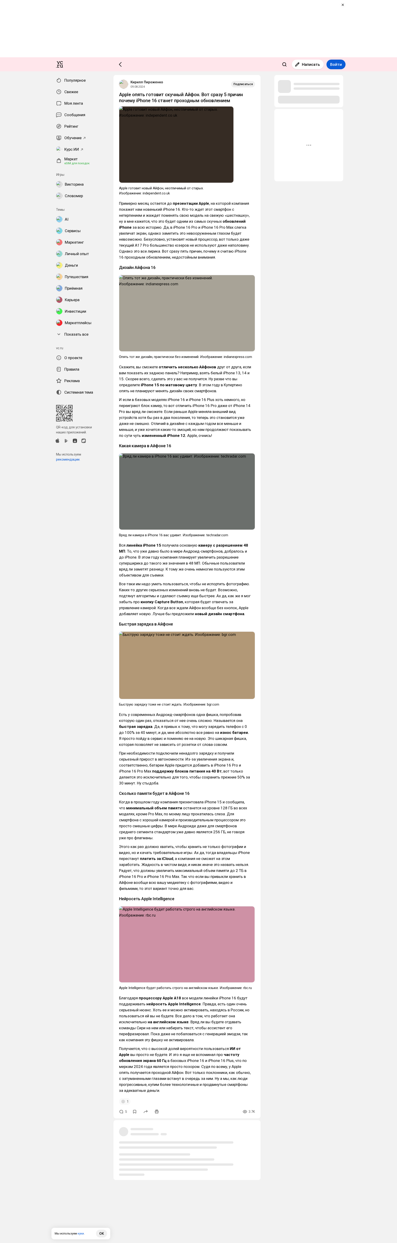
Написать (311, 64)
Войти (336, 64)
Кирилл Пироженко (146, 82)
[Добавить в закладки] (134, 1111)
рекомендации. (68, 459)
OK (101, 1233)
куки (81, 1233)
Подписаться (243, 84)
